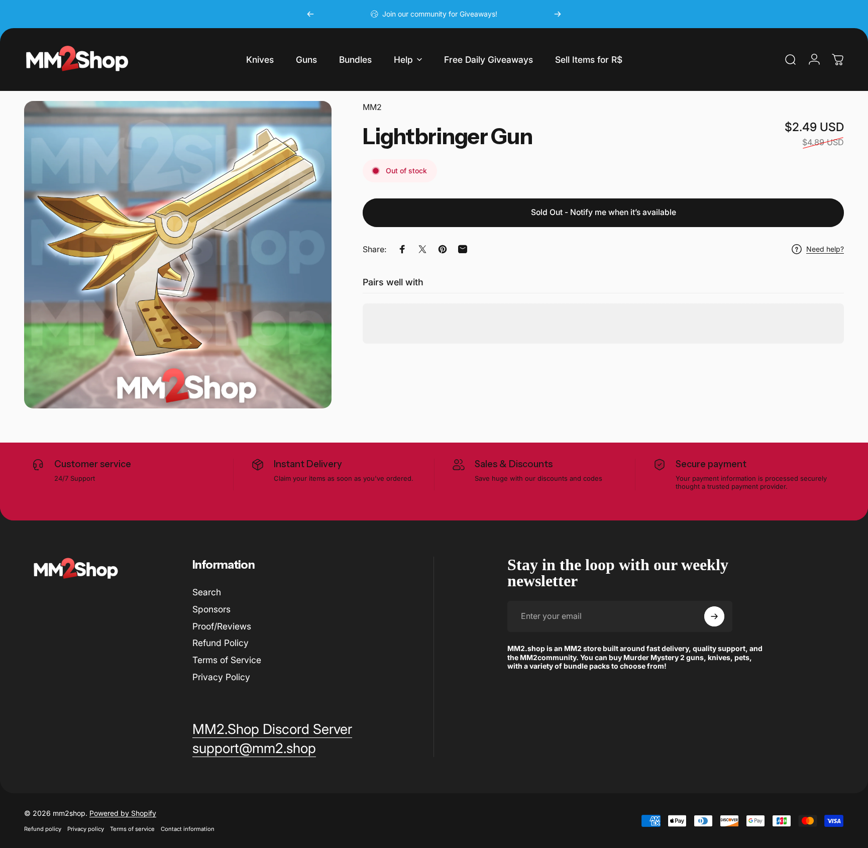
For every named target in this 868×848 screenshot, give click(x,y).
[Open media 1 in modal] (178, 254)
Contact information (187, 828)
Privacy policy (85, 828)
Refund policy (42, 828)
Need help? (825, 249)
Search (206, 592)
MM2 (372, 107)
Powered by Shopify (122, 813)
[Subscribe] (714, 616)
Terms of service (132, 828)
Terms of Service (226, 660)
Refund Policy (220, 643)
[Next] (558, 14)
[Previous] (310, 14)
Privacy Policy (221, 677)
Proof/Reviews (221, 626)
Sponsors (211, 609)
